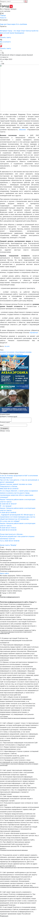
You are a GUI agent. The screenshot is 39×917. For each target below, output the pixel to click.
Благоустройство (32, 31)
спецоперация (20, 352)
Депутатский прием (7, 33)
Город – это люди (14, 31)
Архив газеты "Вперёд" (8, 545)
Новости (3, 18)
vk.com (7, 346)
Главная (3, 15)
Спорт (23, 31)
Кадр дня (3, 24)
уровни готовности (16, 354)
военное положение (7, 352)
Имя (1, 425)
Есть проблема (21, 24)
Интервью (4, 31)
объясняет (22, 129)
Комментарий (5, 422)
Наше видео (11, 24)
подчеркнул (34, 332)
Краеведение (19, 33)
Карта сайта (4, 573)
